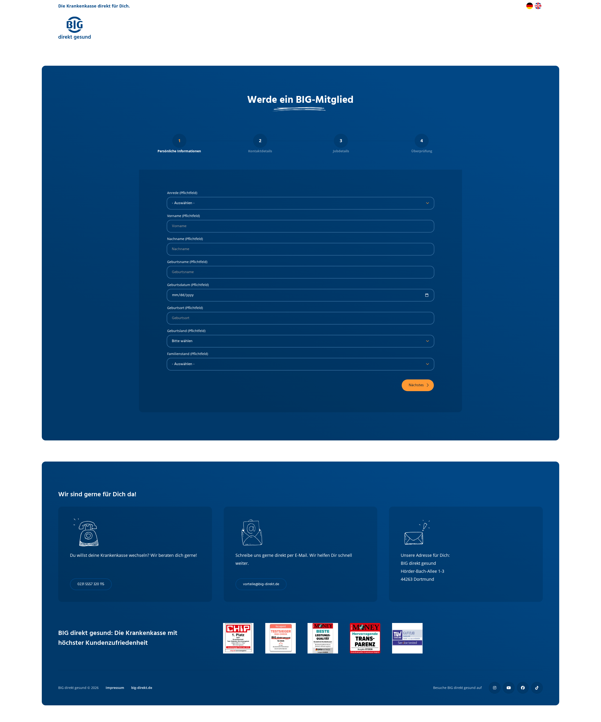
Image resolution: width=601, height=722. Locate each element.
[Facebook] (523, 688)
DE (537, 6)
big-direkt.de (141, 687)
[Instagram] (495, 688)
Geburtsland (177, 331)
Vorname (174, 216)
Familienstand (178, 354)
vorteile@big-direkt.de (261, 584)
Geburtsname (178, 262)
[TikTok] (537, 688)
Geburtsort (175, 308)
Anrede (173, 193)
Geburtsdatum (178, 285)
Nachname (175, 239)
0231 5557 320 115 (90, 584)
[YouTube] (509, 688)
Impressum (115, 687)
